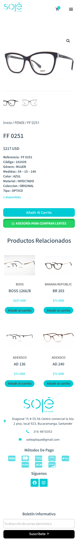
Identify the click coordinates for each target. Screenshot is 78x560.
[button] (71, 9)
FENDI (19, 122)
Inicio (7, 122)
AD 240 (58, 363)
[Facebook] (35, 483)
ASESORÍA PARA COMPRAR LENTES (41, 223)
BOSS (20, 284)
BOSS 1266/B (20, 290)
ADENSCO (20, 357)
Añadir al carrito (39, 212)
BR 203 (58, 290)
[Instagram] (44, 483)
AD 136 (19, 363)
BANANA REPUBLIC (58, 284)
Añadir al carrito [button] (19, 310)
